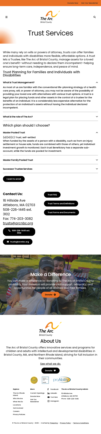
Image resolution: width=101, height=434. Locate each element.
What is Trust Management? (19, 82)
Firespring (54, 423)
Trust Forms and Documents (61, 212)
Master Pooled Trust (14, 132)
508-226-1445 (73, 399)
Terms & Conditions (81, 423)
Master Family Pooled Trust (18, 160)
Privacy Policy (65, 423)
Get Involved (18, 408)
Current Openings (37, 393)
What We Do (18, 402)
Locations (17, 405)
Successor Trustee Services (17, 168)
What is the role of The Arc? (18, 116)
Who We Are (18, 398)
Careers (16, 411)
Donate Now (72, 3)
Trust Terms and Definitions (61, 203)
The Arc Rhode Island (19, 394)
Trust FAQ (52, 194)
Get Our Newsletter (89, 3)
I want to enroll (14, 179)
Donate (49, 294)
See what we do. (50, 364)
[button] (4, 17)
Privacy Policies (19, 414)
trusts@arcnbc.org (18, 223)
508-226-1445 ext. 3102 (20, 231)
